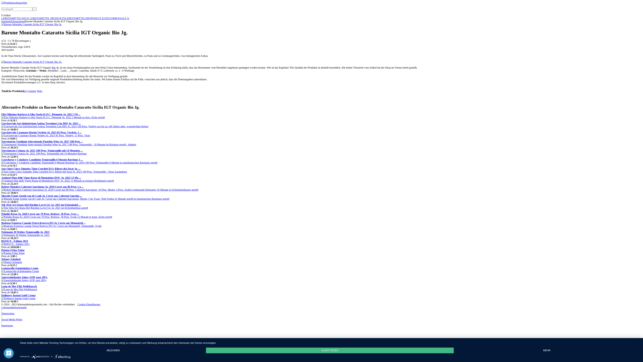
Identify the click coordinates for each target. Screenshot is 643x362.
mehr (546, 350)
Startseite (6, 21)
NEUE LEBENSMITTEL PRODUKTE (43, 18)
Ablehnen (113, 350)
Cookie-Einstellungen (88, 304)
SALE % (124, 18)
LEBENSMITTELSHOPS (79, 18)
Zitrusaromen (18, 21)
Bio (54, 67)
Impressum (7, 325)
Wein (39, 91)
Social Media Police (11, 319)
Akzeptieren (330, 350)
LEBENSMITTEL (11, 18)
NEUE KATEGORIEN (106, 18)
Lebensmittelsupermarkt (14, 307)
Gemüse (31, 91)
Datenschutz (7, 313)
